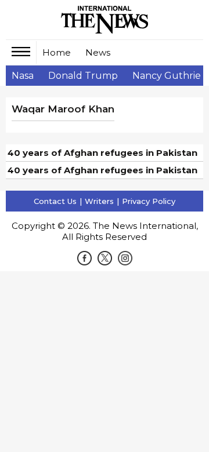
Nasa (23, 75)
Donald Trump (83, 75)
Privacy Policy (148, 201)
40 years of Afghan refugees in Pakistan (102, 152)
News (97, 52)
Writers (99, 201)
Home (56, 52)
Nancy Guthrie (166, 75)
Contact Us (55, 201)
